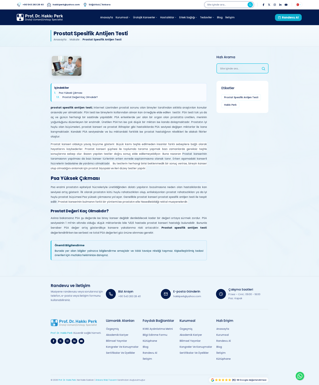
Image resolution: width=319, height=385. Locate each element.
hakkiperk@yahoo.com (187, 296)
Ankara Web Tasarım (106, 380)
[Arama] (250, 4)
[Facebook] (263, 4)
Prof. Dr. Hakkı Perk (67, 380)
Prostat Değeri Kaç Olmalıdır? (80, 97)
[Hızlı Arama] (263, 68)
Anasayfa (59, 39)
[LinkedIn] (280, 4)
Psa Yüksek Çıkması (70, 93)
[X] (268, 4)
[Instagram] (274, 4)
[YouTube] (285, 4)
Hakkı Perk (230, 104)
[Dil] (298, 4)
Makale (74, 39)
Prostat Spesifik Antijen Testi (241, 97)
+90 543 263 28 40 (129, 296)
